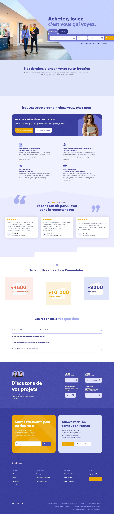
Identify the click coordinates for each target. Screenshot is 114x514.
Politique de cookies (94, 503)
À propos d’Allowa (94, 474)
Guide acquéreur (69, 481)
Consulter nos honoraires (62, 506)
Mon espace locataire (42, 474)
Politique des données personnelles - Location (86, 509)
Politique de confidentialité (69, 503)
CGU (82, 503)
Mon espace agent (41, 481)
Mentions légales (52, 503)
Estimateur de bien (69, 474)
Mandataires (16, 481)
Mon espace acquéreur (43, 477)
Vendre (14, 477)
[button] (57, 330)
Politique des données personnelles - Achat (87, 506)
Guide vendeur (68, 477)
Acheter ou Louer (17, 474)
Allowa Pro (15, 485)
